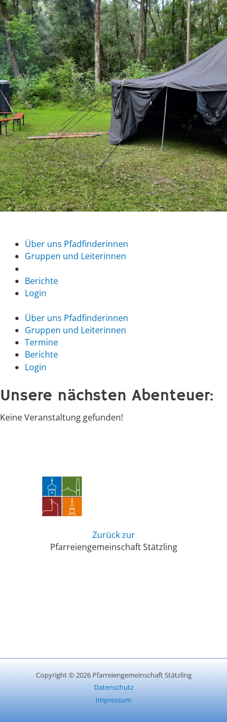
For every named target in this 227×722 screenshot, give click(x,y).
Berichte (41, 281)
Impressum (113, 700)
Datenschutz (114, 687)
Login (35, 293)
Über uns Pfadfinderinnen (76, 244)
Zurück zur (113, 535)
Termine (41, 269)
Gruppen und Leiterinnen (75, 256)
